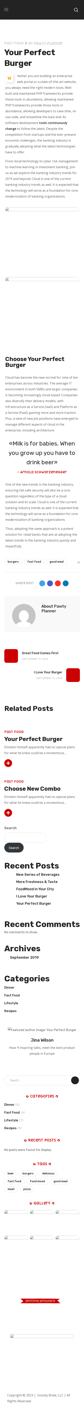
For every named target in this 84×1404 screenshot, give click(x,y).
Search (10, 828)
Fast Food (14, 43)
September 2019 (24, 957)
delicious (48, 1173)
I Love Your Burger (31, 896)
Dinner (9, 987)
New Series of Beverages (38, 874)
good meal (57, 561)
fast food (34, 561)
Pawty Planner (48, 43)
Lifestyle (11, 1003)
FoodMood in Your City (35, 889)
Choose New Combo (32, 788)
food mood (37, 1181)
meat (11, 1189)
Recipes (10, 1011)
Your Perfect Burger (33, 739)
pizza (27, 1189)
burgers (13, 561)
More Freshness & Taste (37, 882)
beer (11, 1173)
